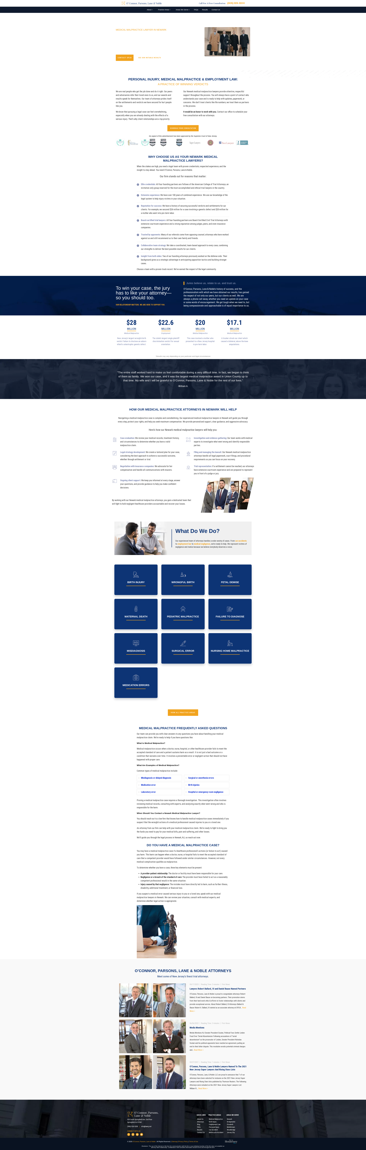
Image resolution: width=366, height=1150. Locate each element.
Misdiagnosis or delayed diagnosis (156, 778)
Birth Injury (212, 1122)
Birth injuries (193, 785)
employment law (184, 544)
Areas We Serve (182, 10)
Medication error (148, 785)
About (149, 10)
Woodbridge (231, 1130)
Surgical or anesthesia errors (201, 778)
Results (205, 10)
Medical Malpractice (216, 1119)
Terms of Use (193, 1141)
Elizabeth (230, 1124)
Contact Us (216, 10)
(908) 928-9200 (236, 3)
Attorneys (200, 1122)
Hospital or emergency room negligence (205, 792)
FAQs (196, 10)
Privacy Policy (183, 1141)
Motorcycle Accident (216, 1132)
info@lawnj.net (146, 1126)
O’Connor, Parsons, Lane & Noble (144, 1141)
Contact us (201, 1132)
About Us (200, 1119)
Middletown (231, 1127)
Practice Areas (163, 10)
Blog (198, 1124)
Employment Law (214, 1124)
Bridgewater (231, 1122)
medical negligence (202, 544)
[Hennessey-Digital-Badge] (231, 1142)
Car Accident (213, 1130)
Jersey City (231, 1132)
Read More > (198, 1050)
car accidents (241, 541)
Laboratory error (148, 792)
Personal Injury (214, 1127)
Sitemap (174, 1141)
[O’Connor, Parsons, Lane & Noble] (141, 3)
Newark (229, 1119)
